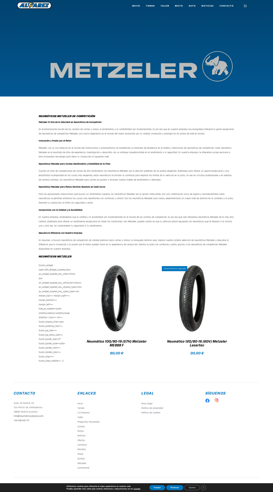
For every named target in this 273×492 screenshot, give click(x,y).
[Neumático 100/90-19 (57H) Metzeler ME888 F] (114, 298)
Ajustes (192, 487)
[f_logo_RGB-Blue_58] (207, 399)
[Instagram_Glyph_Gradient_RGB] (216, 399)
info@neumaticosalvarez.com (28, 416)
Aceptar (157, 487)
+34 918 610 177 (21, 420)
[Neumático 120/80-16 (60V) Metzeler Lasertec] (195, 298)
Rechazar (174, 487)
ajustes (137, 489)
